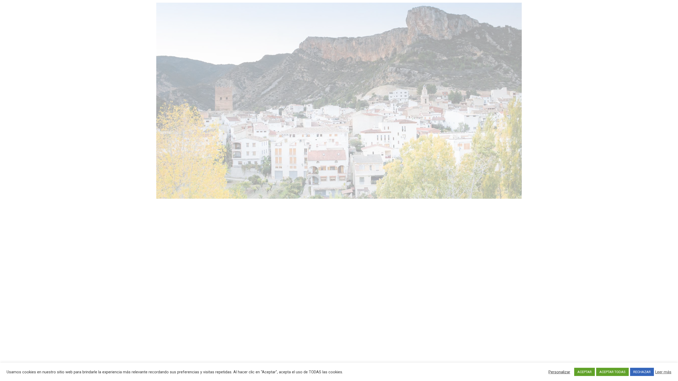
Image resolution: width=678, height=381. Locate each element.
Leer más (663, 372)
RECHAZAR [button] (642, 372)
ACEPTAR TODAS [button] (612, 372)
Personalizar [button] (559, 372)
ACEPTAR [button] (584, 372)
